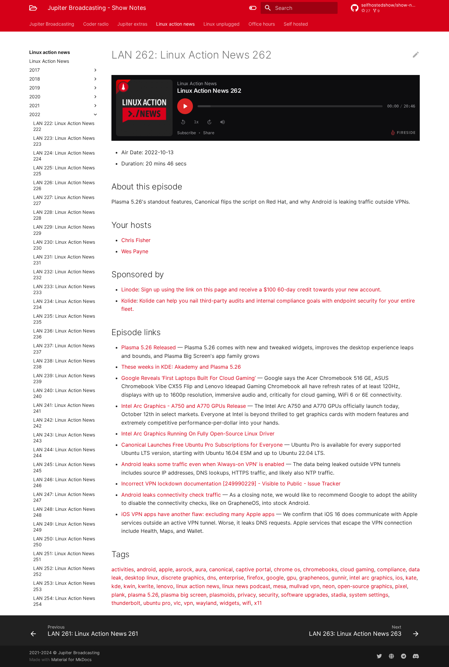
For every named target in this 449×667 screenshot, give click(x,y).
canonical (221, 569)
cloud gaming (357, 569)
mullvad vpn (304, 586)
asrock (184, 569)
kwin (129, 586)
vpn (188, 603)
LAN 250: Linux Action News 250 (64, 541)
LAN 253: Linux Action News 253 (64, 586)
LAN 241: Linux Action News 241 (63, 408)
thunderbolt (125, 603)
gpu (291, 577)
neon (328, 586)
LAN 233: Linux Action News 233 (64, 289)
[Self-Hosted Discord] (416, 656)
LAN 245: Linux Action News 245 (64, 467)
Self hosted (296, 24)
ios (399, 577)
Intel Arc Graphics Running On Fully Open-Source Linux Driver (197, 433)
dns (211, 577)
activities (122, 569)
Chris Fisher (136, 240)
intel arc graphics (370, 577)
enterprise (231, 577)
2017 (34, 70)
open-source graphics (365, 586)
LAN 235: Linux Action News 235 (64, 319)
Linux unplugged (221, 24)
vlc (177, 603)
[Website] (391, 656)
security (268, 594)
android (146, 569)
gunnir (338, 577)
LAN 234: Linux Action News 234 (64, 304)
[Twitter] (379, 656)
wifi (246, 603)
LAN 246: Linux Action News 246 (64, 482)
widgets (229, 603)
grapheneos (313, 577)
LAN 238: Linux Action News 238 (64, 363)
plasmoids (222, 594)
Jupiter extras (132, 24)
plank (118, 594)
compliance (391, 569)
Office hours (261, 24)
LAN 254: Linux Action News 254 (64, 601)
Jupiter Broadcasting (51, 24)
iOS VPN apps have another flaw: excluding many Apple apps (198, 514)
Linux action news (175, 24)
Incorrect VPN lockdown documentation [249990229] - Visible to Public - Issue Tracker (231, 483)
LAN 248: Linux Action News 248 (64, 512)
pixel (401, 586)
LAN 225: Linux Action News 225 (64, 170)
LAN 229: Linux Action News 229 (64, 229)
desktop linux (141, 577)
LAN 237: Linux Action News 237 (64, 348)
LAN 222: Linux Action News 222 (63, 126)
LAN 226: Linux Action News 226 (64, 185)
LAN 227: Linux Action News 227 (63, 200)
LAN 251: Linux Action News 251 (63, 556)
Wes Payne (134, 251)
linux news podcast (246, 586)
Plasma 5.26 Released (149, 347)
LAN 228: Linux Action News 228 (64, 215)
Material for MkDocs (71, 659)
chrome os (287, 569)
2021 (34, 105)
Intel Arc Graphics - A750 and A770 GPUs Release (184, 406)
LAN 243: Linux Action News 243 (64, 437)
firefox (255, 577)
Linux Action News (49, 61)
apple (166, 569)
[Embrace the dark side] (252, 7)
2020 (34, 96)
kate (411, 577)
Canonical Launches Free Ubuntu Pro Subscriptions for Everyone (202, 444)
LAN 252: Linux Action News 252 (64, 571)
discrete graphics (182, 577)
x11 (258, 603)
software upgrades (304, 594)
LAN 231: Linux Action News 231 (63, 259)
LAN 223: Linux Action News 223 (64, 141)
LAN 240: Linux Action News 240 (64, 393)
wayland (206, 603)
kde (116, 586)
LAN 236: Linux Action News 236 (64, 333)
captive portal (253, 569)
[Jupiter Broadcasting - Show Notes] (33, 7)
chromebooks (320, 569)
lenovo (164, 586)
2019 (34, 87)
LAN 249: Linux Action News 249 (64, 526)
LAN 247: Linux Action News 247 (64, 497)
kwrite (146, 586)
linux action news (197, 586)
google (275, 577)
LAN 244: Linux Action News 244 (64, 452)
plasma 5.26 (143, 594)
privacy (247, 594)
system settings (368, 594)
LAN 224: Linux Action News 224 (64, 155)
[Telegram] (403, 656)
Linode (129, 289)
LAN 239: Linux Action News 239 (64, 378)
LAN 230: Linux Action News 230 (64, 245)
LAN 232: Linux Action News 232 (64, 274)
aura (200, 569)
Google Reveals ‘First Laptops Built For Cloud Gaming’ (189, 378)
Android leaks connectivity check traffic (172, 494)
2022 (34, 114)
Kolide (128, 300)
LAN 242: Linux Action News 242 (64, 423)
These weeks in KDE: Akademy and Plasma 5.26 (181, 366)
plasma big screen (183, 594)
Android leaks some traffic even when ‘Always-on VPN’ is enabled (203, 464)
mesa (279, 586)
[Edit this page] (416, 55)
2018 (34, 79)
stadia (338, 594)
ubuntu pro (157, 603)
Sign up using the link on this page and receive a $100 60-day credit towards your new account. (261, 289)
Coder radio (95, 24)
